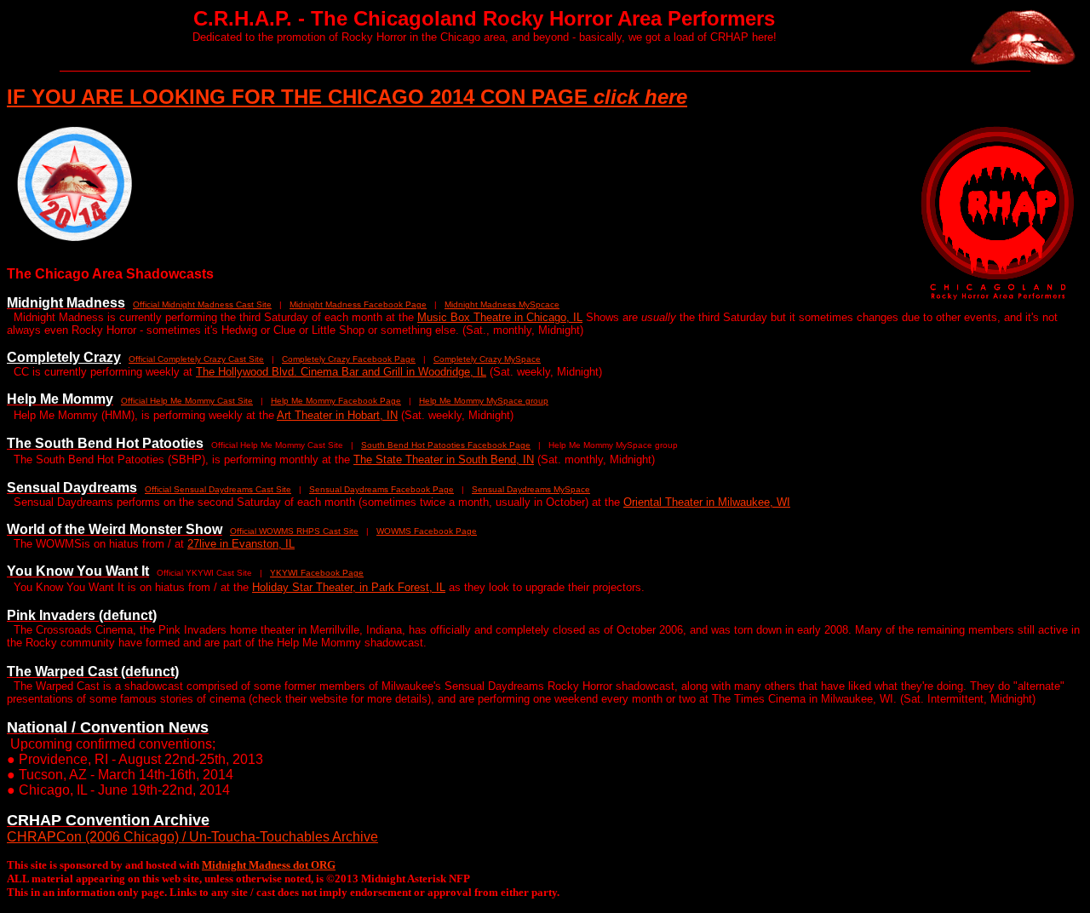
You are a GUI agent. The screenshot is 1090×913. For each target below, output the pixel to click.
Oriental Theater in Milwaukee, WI (706, 502)
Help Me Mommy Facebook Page (336, 400)
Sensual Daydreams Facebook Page (381, 489)
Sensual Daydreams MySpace (531, 489)
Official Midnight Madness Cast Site (202, 304)
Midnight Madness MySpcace (502, 304)
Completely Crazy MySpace (487, 359)
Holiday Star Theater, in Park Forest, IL (348, 587)
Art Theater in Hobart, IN (337, 415)
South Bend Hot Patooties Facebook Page (446, 445)
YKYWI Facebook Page (317, 572)
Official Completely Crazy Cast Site (196, 359)
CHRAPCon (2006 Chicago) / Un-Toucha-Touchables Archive (192, 837)
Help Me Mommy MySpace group (483, 400)
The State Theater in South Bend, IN (443, 459)
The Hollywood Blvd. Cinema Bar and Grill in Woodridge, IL (341, 371)
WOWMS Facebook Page (426, 531)
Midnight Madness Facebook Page (358, 304)
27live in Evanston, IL (241, 543)
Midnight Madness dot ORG (269, 864)
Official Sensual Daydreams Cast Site (218, 489)
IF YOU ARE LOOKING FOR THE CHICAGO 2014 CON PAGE (347, 96)
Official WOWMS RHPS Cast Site (294, 531)
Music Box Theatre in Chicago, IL (499, 317)
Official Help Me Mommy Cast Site (187, 400)
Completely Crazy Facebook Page (349, 359)
